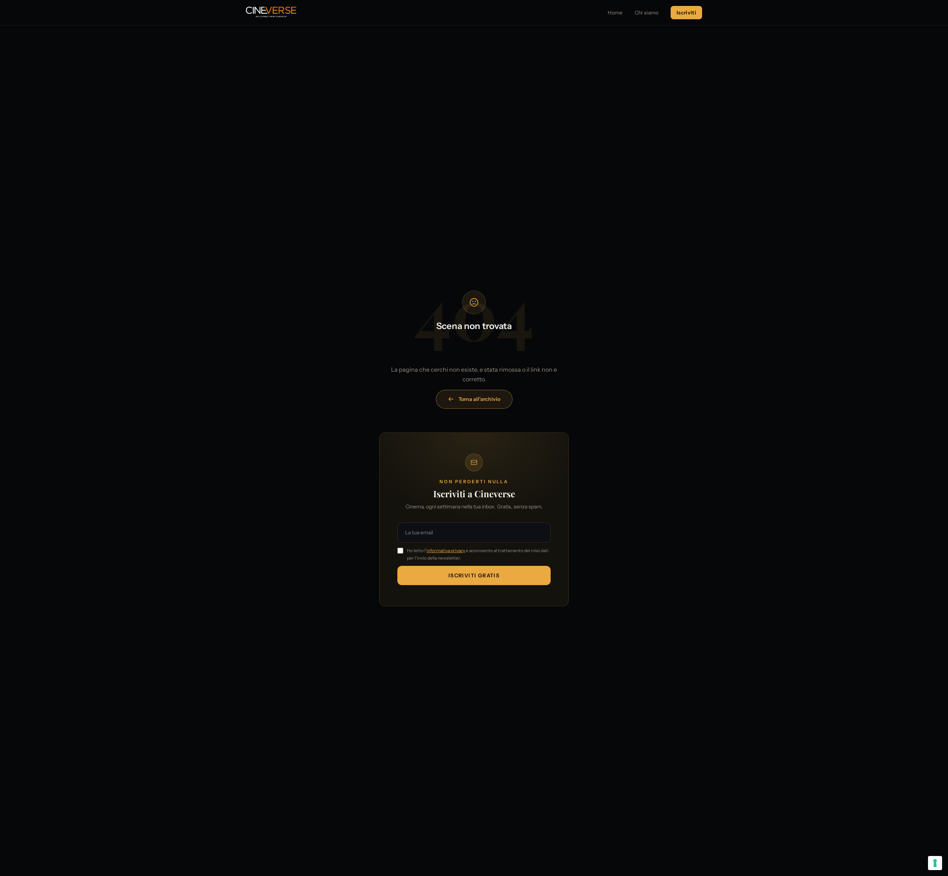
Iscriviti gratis (474, 575)
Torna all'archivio (479, 399)
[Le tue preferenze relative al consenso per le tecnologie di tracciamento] (935, 863)
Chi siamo (647, 12)
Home (615, 12)
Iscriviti (686, 12)
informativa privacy (446, 550)
